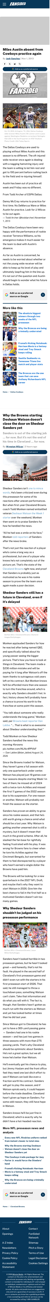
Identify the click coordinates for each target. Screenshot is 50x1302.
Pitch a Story (36, 1247)
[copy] (20, 64)
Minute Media (17, 1274)
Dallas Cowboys (16, 392)
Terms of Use (36, 1253)
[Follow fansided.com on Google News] (43, 295)
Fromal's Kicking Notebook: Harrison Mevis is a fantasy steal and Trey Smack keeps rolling (26, 1171)
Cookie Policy (10, 1258)
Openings (7, 1233)
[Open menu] (4, 4)
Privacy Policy (10, 1253)
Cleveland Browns (13, 568)
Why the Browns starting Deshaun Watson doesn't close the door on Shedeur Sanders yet (23, 1149)
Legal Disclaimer (38, 1258)
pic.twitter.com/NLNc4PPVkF (20, 748)
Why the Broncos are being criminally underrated (24, 1182)
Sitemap (33, 1242)
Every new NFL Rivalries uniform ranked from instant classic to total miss (26, 1139)
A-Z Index (7, 1242)
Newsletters (9, 1247)
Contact (33, 1228)
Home (5, 392)
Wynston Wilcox (14, 446)
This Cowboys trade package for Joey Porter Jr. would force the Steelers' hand (24, 1160)
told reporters (20, 536)
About (5, 1228)
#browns (18, 744)
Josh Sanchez (13, 58)
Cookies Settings (38, 1263)
